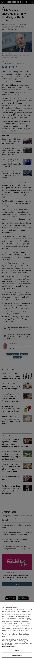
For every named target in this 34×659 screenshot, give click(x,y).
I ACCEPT (17, 650)
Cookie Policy (26, 625)
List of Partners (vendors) (8, 646)
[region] (17, 630)
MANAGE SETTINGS (17, 655)
